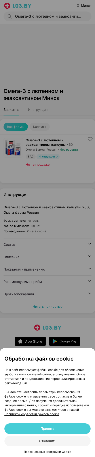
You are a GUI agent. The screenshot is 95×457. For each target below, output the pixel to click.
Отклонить (47, 441)
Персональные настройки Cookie (47, 451)
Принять (47, 428)
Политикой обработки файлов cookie (31, 414)
